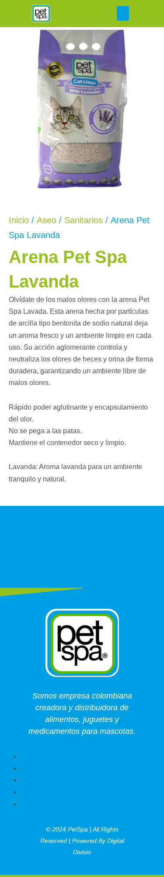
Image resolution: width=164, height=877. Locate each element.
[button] (123, 13)
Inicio (19, 220)
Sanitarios (83, 220)
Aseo (46, 220)
